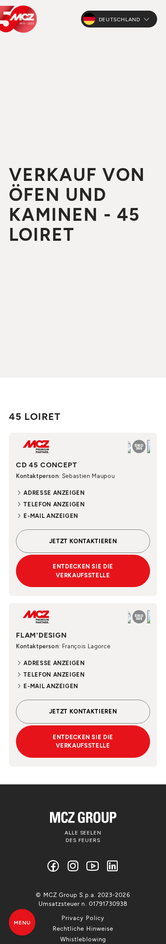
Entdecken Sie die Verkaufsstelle (83, 571)
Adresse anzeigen (53, 492)
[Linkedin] (112, 865)
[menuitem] (83, 917)
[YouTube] (93, 865)
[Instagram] (73, 865)
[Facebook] (53, 865)
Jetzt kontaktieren (83, 540)
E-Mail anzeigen (50, 515)
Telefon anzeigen (53, 504)
